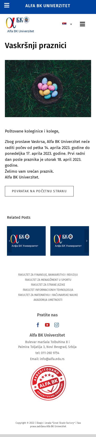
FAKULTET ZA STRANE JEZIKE (48, 284)
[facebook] (38, 325)
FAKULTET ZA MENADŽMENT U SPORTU (48, 279)
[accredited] (48, 364)
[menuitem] (68, 24)
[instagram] (56, 325)
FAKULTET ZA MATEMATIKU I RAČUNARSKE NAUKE (48, 295)
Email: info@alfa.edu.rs (47, 359)
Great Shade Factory (63, 423)
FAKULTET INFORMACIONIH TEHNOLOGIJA (48, 289)
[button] (9, 240)
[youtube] (47, 325)
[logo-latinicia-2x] (20, 18)
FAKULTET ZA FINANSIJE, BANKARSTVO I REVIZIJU (48, 274)
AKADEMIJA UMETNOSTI (48, 299)
